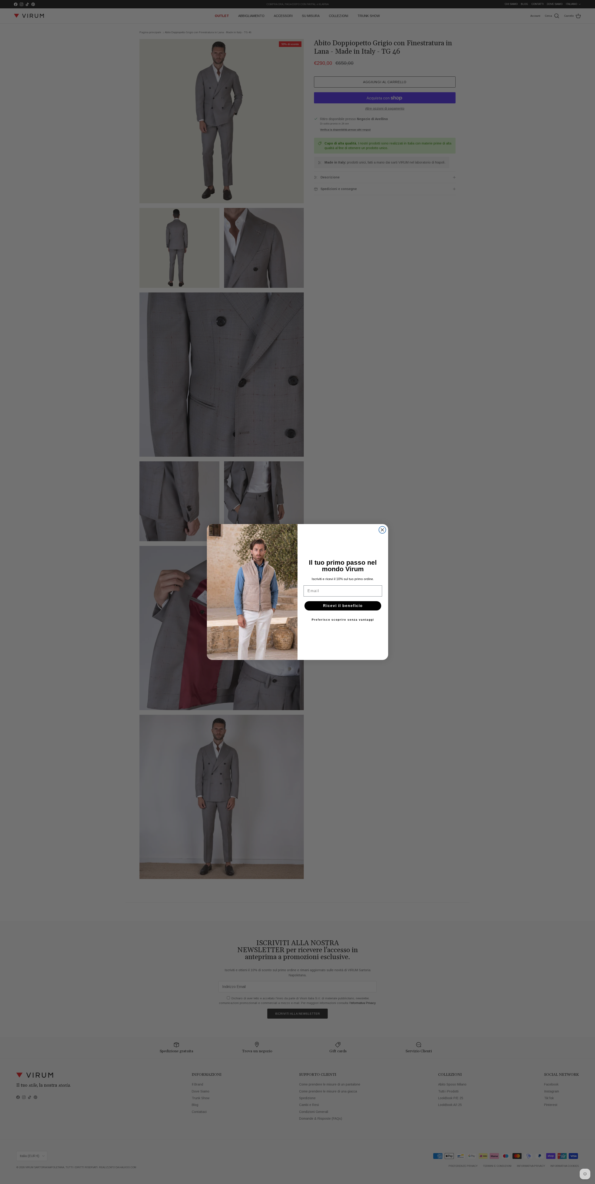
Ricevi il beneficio (343, 606)
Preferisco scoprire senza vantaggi (343, 619)
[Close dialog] (382, 529)
